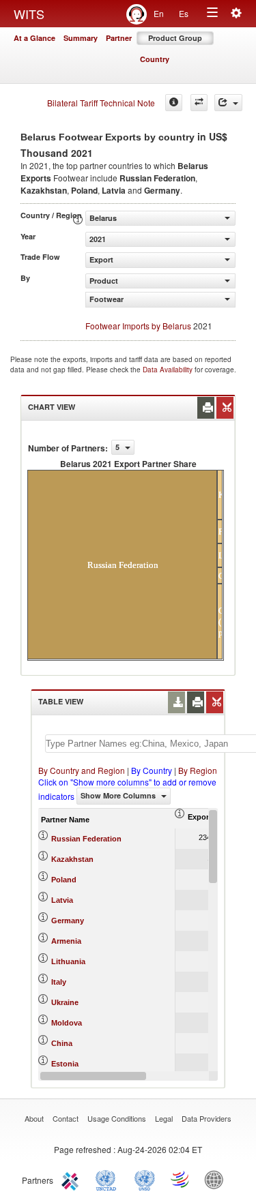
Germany (67, 920)
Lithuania (68, 961)
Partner (119, 38)
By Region (197, 770)
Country (154, 59)
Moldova (66, 1023)
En (159, 13)
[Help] (173, 102)
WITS (29, 14)
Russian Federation (86, 839)
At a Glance (34, 38)
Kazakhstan (72, 859)
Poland (63, 880)
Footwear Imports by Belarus (138, 325)
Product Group (175, 38)
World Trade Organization (181, 1179)
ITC (72, 1179)
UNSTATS (144, 1179)
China (61, 1043)
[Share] (228, 102)
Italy (58, 982)
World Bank (217, 1179)
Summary (80, 38)
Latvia (62, 900)
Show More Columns (119, 795)
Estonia (65, 1064)
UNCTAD (108, 1179)
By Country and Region (81, 770)
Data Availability (169, 369)
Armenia (66, 941)
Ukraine (65, 1002)
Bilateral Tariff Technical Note (101, 102)
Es (183, 13)
